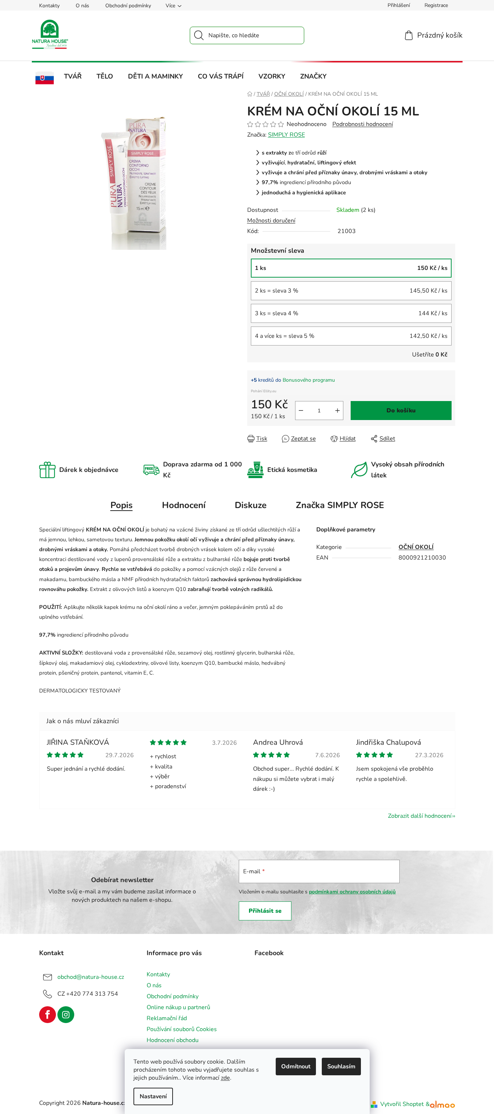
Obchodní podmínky (128, 5)
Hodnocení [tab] (183, 505)
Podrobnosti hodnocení (362, 124)
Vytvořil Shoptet (402, 1104)
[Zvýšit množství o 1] (337, 410)
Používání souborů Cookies (182, 1029)
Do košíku (401, 411)
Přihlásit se (265, 911)
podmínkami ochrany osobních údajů (352, 891)
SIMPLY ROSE (286, 135)
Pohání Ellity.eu (263, 391)
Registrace (436, 5)
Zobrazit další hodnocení (420, 816)
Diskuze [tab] (251, 505)
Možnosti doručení (271, 221)
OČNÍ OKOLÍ (416, 547)
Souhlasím (341, 1067)
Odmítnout (295, 1067)
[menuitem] (44, 78)
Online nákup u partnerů (178, 1007)
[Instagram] (65, 1014)
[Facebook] (47, 1014)
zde (225, 1078)
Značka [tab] (340, 505)
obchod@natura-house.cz (90, 977)
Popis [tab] (121, 505)
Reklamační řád (167, 1018)
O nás (82, 5)
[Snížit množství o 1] (300, 410)
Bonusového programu (309, 380)
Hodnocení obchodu (173, 1040)
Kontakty (49, 5)
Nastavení (153, 1096)
